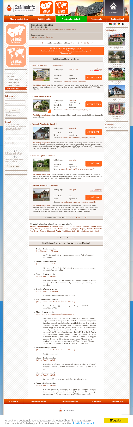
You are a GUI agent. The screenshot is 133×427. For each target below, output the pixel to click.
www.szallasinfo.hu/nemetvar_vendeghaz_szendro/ (77, 137)
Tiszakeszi (51, 231)
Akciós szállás (97, 19)
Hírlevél (8, 122)
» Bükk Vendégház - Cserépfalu (42, 156)
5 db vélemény (98, 69)
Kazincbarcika (96, 226)
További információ (84, 423)
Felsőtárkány (34, 231)
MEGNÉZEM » (93, 77)
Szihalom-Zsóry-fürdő (90, 231)
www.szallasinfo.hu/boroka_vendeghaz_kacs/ (75, 110)
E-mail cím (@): (10, 143)
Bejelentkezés (10, 96)
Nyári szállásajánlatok (71, 19)
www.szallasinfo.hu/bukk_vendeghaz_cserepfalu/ (76, 169)
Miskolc (40, 37)
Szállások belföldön (12, 82)
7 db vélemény (98, 189)
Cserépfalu (47, 229)
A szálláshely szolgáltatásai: (41, 85)
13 (92, 43)
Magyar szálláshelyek (19, 19)
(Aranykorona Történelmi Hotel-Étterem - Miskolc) (55, 302)
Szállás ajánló (110, 30)
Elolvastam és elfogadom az (13, 153)
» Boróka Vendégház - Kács (41, 96)
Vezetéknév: (9, 133)
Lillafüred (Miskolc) (58, 226)
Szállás (33, 37)
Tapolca (116, 48)
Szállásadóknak (117, 19)
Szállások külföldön (12, 85)
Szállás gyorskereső (12, 88)
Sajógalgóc (74, 229)
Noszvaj (43, 231)
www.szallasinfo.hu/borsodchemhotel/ (73, 82)
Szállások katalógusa (38, 401)
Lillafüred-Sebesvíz (74, 226)
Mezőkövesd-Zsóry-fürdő (71, 231)
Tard (54, 229)
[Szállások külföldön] (61, 8)
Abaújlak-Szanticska (94, 229)
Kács (31, 229)
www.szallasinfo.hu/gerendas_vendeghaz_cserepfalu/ (78, 202)
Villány (116, 100)
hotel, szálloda (74, 69)
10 (81, 43)
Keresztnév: (8, 138)
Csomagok (109, 125)
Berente (86, 226)
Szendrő (38, 229)
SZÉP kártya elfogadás (13, 79)
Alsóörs (116, 82)
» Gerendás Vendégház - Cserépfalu (44, 185)
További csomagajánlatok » (113, 127)
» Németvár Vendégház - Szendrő (43, 124)
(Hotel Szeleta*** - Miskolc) (47, 251)
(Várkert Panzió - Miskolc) (46, 264)
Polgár (58, 231)
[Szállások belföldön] (46, 8)
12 (88, 43)
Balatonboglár (117, 65)
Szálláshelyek (10, 74)
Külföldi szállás (44, 19)
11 (85, 43)
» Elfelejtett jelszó (11, 115)
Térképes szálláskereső (70, 401)
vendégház (72, 100)
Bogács (82, 229)
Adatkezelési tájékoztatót (13, 154)
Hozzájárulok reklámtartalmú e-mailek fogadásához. (15, 160)
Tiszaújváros (63, 229)
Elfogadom (115, 420)
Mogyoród (116, 117)
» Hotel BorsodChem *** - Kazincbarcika (46, 65)
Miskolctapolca (43, 226)
